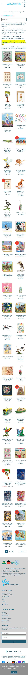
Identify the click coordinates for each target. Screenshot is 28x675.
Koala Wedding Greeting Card (21, 524)
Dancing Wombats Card (7, 85)
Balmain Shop (5, 615)
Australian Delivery (6, 593)
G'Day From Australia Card (20, 85)
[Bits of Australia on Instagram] (5, 604)
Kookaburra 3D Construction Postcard (21, 275)
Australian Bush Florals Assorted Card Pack (7, 462)
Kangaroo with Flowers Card (20, 105)
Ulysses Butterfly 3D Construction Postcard (20, 441)
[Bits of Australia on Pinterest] (7, 604)
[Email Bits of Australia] (2, 604)
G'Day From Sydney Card (21, 336)
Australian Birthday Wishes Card (7, 316)
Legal (3, 599)
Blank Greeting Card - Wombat (20, 254)
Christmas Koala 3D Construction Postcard (7, 483)
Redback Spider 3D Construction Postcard (7, 337)
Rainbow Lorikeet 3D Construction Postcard (7, 441)
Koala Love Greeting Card (7, 64)
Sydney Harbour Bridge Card (20, 64)
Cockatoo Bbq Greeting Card (7, 129)
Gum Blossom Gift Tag (20, 378)
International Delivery (7, 594)
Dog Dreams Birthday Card (7, 254)
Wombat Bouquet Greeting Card (20, 398)
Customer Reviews (6, 622)
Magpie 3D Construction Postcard (7, 214)
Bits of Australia (8, 656)
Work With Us (5, 620)
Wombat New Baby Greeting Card (21, 316)
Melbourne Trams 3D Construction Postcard (7, 419)
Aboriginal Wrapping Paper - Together (7, 378)
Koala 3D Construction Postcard (7, 106)
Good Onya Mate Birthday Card (20, 234)
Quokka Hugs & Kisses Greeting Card (7, 274)
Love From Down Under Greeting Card (20, 544)
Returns (4, 598)
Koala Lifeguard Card (7, 356)
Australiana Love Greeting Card (7, 398)
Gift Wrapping (5, 596)
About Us (4, 612)
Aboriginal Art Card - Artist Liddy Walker (7, 524)
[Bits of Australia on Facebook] (4, 604)
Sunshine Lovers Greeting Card (7, 544)
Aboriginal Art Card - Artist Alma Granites (20, 482)
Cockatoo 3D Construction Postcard (7, 171)
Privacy (3, 601)
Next (22, 551)
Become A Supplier (6, 618)
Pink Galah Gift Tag (21, 212)
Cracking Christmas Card (21, 461)
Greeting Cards (13, 11)
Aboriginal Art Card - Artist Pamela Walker (20, 504)
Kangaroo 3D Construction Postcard (20, 193)
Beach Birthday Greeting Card (7, 234)
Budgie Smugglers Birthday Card (20, 149)
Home (5, 11)
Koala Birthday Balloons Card (7, 192)
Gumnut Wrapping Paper (21, 126)
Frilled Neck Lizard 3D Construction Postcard (21, 171)
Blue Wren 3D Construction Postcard (20, 358)
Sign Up (14, 642)
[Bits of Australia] (14, 3)
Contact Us (4, 613)
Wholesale (4, 617)
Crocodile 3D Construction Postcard (7, 150)
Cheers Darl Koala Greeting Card (7, 296)
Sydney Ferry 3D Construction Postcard (20, 419)
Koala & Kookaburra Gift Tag (20, 296)
